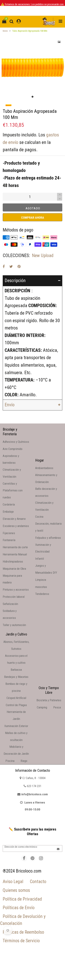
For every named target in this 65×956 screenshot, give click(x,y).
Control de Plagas (16, 705)
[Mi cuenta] (18, 21)
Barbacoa (16, 669)
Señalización (10, 604)
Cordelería (9, 504)
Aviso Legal (13, 881)
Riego (24, 761)
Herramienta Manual (15, 554)
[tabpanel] (32, 68)
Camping (42, 707)
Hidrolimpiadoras (13, 561)
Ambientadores (44, 468)
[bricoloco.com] (49, 22)
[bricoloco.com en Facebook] (24, 858)
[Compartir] (4, 266)
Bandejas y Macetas (16, 677)
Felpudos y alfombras (48, 537)
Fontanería (9, 540)
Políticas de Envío (18, 907)
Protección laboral (14, 596)
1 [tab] (32, 97)
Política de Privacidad (22, 899)
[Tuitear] (11, 266)
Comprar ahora (32, 217)
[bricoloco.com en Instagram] (41, 858)
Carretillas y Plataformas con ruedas (13, 490)
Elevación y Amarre (14, 519)
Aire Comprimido (12, 449)
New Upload (42, 255)
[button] (59, 199)
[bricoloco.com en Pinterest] (33, 858)
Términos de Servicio (21, 940)
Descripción (15, 280)
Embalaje (8, 511)
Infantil (39, 558)
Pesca (57, 707)
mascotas (41, 587)
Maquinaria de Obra (14, 568)
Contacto (38, 881)
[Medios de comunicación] (59, 42)
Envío (9, 404)
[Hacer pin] (19, 266)
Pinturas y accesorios (16, 589)
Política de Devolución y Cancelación (23, 920)
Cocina (39, 516)
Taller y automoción (14, 625)
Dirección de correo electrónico (21, 846)
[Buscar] (11, 21)
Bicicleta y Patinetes (48, 700)
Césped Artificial (16, 698)
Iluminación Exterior (16, 726)
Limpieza (40, 580)
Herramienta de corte (15, 547)
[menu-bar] (59, 21)
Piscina (9, 761)
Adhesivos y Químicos (16, 441)
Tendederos (42, 594)
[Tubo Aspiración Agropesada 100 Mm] (32, 68)
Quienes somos (16, 890)
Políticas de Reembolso (23, 932)
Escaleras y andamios (16, 526)
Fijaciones (9, 533)
